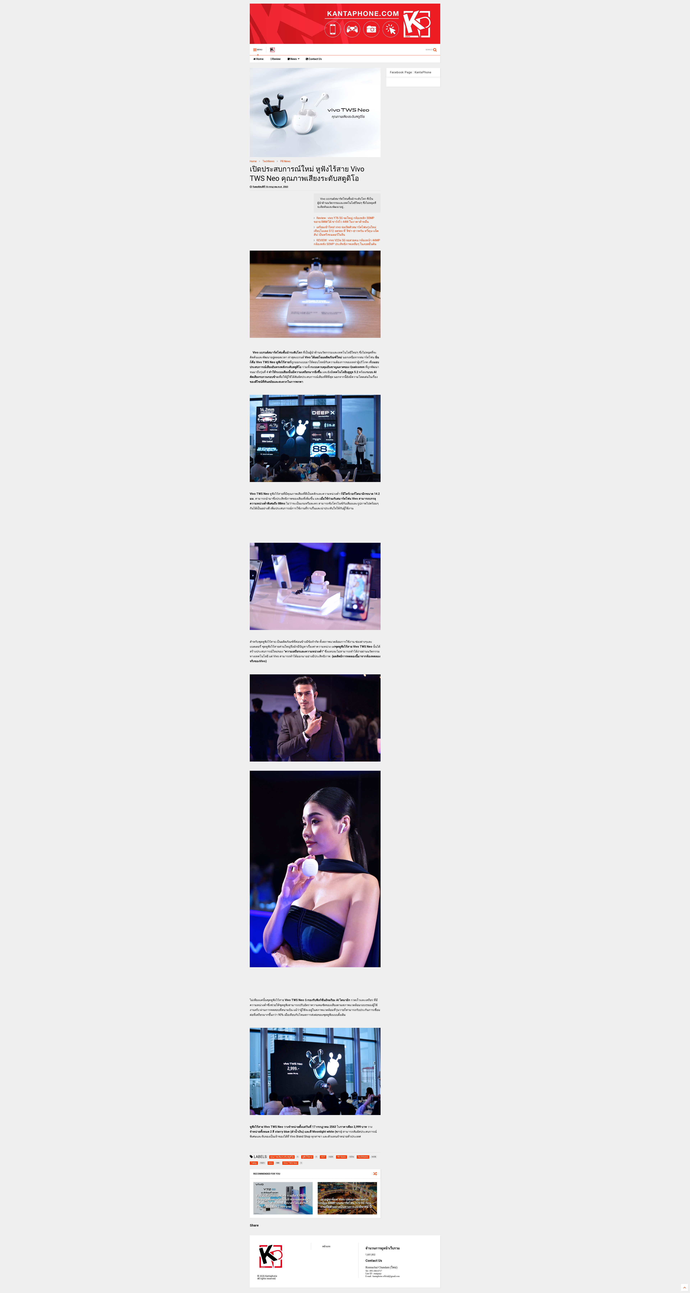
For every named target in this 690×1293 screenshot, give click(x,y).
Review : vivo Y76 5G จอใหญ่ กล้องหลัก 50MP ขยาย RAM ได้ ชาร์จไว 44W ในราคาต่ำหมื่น (344, 219)
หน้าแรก (326, 1246)
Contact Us (315, 59)
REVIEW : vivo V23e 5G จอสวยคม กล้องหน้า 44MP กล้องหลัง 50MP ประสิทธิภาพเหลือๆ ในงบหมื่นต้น (347, 242)
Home (259, 59)
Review (276, 59)
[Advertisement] (280, 218)
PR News (285, 161)
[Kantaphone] (272, 51)
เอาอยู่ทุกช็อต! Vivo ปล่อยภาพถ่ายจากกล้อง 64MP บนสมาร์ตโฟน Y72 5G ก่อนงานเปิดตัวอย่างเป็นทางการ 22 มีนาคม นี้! (346, 1203)
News (293, 59)
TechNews (268, 161)
